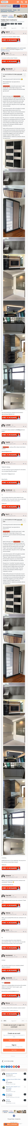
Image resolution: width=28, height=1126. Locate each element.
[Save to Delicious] (11, 1067)
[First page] (2, 28)
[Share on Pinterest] (19, 1067)
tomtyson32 (10, 1075)
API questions (9, 1094)
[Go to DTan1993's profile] (3, 896)
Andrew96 (4, 21)
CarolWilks (9, 1082)
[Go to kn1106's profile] (3, 463)
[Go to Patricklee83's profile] (3, 69)
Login (16, 6)
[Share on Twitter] (4, 1067)
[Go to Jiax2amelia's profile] (3, 978)
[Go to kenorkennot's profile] (3, 956)
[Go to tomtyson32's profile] (3, 1074)
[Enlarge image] (14, 153)
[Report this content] (23, 33)
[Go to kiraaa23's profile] (3, 1087)
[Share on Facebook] (7, 1067)
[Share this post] (25, 33)
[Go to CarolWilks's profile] (3, 1080)
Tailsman (8, 1100)
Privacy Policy (11, 1119)
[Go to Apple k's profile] (3, 32)
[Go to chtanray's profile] (3, 913)
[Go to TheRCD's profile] (3, 443)
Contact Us (17, 1119)
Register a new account (14, 1040)
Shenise (9, 1101)
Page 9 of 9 (14, 28)
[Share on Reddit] (14, 1067)
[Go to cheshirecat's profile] (3, 490)
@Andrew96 (5, 447)
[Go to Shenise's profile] (3, 1100)
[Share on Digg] (9, 1067)
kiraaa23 (9, 1089)
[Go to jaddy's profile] (3, 53)
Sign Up (24, 6)
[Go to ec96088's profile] (3, 425)
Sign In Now (14, 1050)
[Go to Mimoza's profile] (3, 1003)
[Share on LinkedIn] (2, 1067)
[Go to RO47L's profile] (3, 930)
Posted (10, 33)
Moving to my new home (11, 1073)
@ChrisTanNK (6, 86)
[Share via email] (16, 1067)
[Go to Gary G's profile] (3, 514)
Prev (5, 1020)
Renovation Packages (19, 21)
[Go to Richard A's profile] (3, 876)
